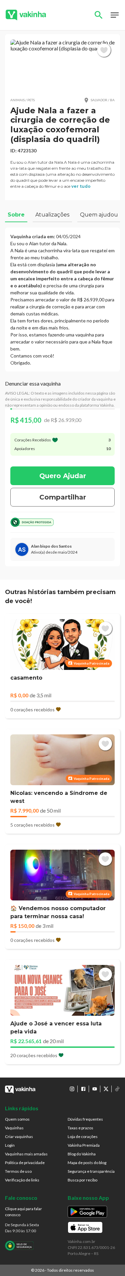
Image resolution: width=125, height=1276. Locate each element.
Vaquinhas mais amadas (26, 1153)
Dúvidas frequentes (85, 1119)
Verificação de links (22, 1179)
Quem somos (17, 1119)
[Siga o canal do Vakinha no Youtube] (94, 1089)
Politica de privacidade (25, 1162)
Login (10, 1145)
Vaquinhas (14, 1127)
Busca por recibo (82, 1179)
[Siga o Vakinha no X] (106, 1089)
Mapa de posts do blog (87, 1162)
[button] (62, 65)
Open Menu (114, 15)
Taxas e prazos (80, 1127)
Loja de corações (83, 1136)
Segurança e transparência (91, 1171)
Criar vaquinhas (19, 1136)
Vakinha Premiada (84, 1145)
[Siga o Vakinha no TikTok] (117, 1089)
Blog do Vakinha (82, 1153)
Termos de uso (18, 1171)
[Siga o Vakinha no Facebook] (83, 1089)
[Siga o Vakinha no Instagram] (72, 1089)
